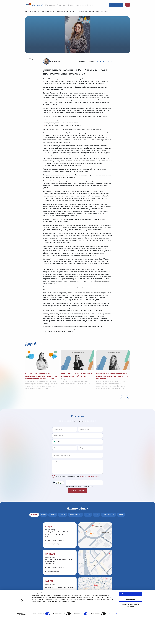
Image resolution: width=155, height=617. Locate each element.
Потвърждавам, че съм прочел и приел (77, 476)
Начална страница (32, 11)
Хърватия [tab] (62, 514)
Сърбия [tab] (43, 514)
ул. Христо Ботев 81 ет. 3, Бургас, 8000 (59, 587)
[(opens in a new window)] (97, 61)
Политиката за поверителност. (89, 476)
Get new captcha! (58, 486)
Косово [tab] (96, 514)
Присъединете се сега (116, 4)
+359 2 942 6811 (51, 536)
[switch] (68, 613)
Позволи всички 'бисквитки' (130, 594)
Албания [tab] (120, 514)
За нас (64, 5)
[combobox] (55, 441)
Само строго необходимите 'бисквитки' (130, 605)
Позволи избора (130, 599)
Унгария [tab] (88, 514)
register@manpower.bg (52, 544)
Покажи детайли (114, 613)
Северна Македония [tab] (108, 514)
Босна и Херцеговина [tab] (75, 514)
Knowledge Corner (80, 5)
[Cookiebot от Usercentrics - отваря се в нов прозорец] (21, 614)
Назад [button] (30, 59)
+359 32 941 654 (51, 564)
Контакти (90, 5)
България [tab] (34, 514)
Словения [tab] (53, 514)
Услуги (59, 5)
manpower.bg (50, 530)
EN (128, 4)
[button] (127, 397)
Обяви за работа (50, 5)
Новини (70, 5)
